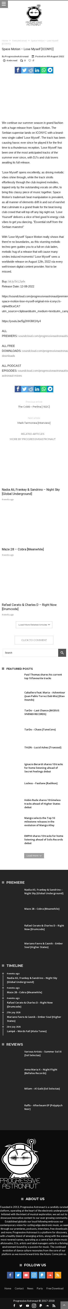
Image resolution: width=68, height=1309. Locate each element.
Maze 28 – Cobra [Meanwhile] (23, 549)
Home (5, 40)
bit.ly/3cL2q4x (16, 281)
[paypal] (42, 1275)
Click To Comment (34, 640)
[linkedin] (37, 70)
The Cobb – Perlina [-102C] (34, 404)
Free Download (54, 1288)
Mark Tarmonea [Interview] (34, 420)
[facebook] (18, 70)
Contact (19, 1288)
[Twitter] (18, 1275)
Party (40, 1288)
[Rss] (58, 1275)
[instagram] (34, 1275)
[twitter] (24, 70)
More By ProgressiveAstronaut (33, 439)
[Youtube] (26, 1275)
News (30, 1288)
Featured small (19, 40)
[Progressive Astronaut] (34, 4)
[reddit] (31, 70)
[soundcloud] (50, 1275)
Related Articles (32, 433)
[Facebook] (10, 1275)
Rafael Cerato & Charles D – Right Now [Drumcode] (29, 607)
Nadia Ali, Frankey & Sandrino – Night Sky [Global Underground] (31, 492)
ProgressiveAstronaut (17, 56)
